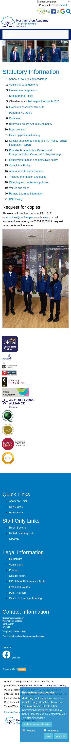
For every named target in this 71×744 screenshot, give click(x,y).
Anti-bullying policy (41, 124)
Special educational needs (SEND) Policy (34, 140)
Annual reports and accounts (26, 171)
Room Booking (18, 527)
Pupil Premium (17, 592)
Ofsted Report (17, 575)
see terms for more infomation (36, 724)
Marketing (53, 730)
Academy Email (18, 501)
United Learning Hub (21, 533)
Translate (63, 5)
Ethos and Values (19, 587)
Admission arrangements (23, 84)
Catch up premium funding (24, 135)
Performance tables (20, 112)
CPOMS (14, 538)
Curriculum (15, 118)
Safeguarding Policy (21, 95)
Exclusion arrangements (23, 90)
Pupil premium (17, 129)
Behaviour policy (19, 124)
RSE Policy (16, 199)
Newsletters (16, 506)
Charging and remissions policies (28, 182)
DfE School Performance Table (27, 581)
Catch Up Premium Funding (25, 598)
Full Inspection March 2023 (43, 101)
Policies (13, 570)
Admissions (16, 512)
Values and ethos (19, 188)
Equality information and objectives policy (33, 160)
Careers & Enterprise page (45, 154)
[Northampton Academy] (24, 19)
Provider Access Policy (22, 150)
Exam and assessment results (26, 107)
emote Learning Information (27, 193)
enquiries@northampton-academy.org (28, 217)
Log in (22, 669)
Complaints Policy (19, 165)
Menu (10, 34)
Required (31, 730)
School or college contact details (28, 79)
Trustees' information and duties (27, 176)
